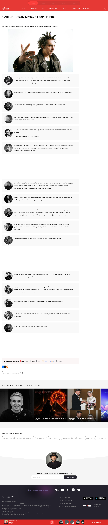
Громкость (44, 523)
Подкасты (66, 8)
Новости (24, 8)
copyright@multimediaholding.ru (16, 514)
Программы (34, 8)
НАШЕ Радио (52, 522)
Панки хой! (83, 522)
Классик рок (78, 522)
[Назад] (58, 522)
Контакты (86, 8)
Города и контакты (64, 497)
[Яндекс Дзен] (35, 361)
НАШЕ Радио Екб (72, 522)
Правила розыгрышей (65, 500)
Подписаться (70, 477)
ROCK (43, 3)
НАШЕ (33, 3)
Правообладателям (64, 503)
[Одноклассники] (7, 367)
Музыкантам (76, 8)
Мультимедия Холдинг (8, 496)
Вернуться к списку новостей (12, 373)
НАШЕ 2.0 (61, 522)
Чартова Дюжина (54, 8)
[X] (5, 367)
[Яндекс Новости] (25, 361)
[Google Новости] (56, 361)
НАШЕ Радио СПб (67, 522)
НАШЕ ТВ (74, 3)
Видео (43, 8)
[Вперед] (85, 522)
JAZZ (53, 3)
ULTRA (63, 3)
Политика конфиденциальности (68, 506)
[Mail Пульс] (45, 361)
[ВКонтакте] (3, 367)
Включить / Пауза (6, 522)
